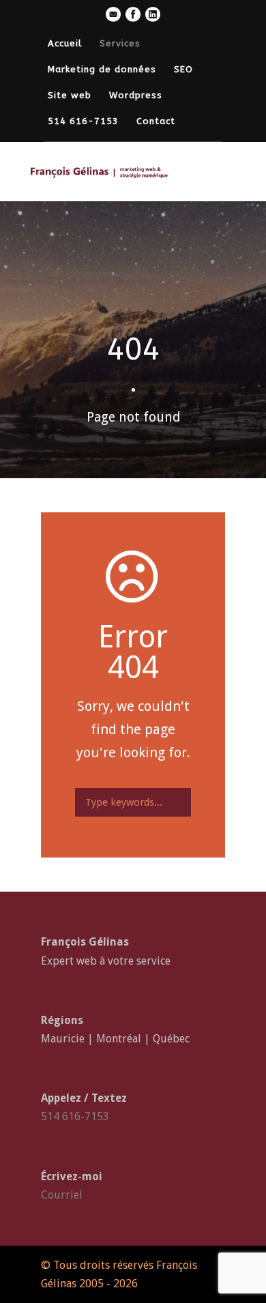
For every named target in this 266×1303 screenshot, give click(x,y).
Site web (69, 95)
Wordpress (135, 95)
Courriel (62, 1194)
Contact (155, 121)
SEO (183, 69)
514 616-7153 (83, 121)
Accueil (65, 43)
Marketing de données (102, 69)
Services (120, 43)
